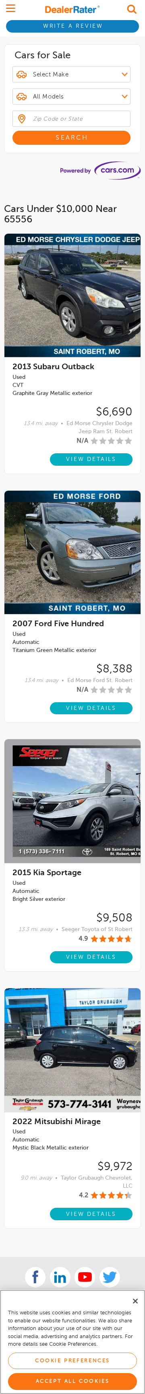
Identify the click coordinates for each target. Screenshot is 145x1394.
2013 (53, 367)
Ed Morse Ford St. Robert (100, 680)
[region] (72, 1342)
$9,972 (115, 1166)
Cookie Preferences (72, 1360)
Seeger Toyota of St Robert (97, 929)
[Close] (135, 1301)
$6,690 (114, 412)
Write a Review (73, 26)
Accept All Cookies (73, 1381)
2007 (58, 624)
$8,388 (114, 669)
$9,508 (114, 918)
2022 (56, 1122)
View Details (91, 459)
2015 (46, 873)
